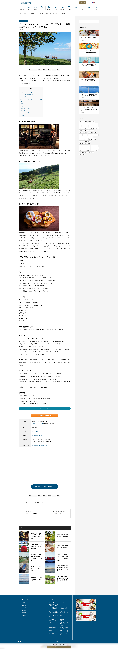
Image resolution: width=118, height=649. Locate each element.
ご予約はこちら (60, 646)
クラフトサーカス (83, 152)
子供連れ (85, 128)
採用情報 (96, 9)
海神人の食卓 (82, 154)
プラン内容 (23, 106)
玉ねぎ (81, 128)
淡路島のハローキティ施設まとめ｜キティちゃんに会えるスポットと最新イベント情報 (64, 622)
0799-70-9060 (35, 431)
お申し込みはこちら (45, 408)
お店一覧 (28, 9)
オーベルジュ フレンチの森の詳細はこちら (44, 486)
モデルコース (49, 9)
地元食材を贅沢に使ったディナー (27, 96)
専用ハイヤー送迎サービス (25, 92)
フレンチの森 (40, 502)
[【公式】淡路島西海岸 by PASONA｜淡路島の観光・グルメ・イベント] (59, 3)
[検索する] (89, 2)
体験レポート (62, 9)
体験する (36, 502)
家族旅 (90, 121)
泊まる (90, 134)
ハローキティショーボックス (85, 145)
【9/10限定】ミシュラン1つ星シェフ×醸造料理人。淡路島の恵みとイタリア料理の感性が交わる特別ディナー (64, 631)
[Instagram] (19, 641)
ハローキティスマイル (83, 139)
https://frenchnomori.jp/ (37, 435)
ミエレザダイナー (83, 123)
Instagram (82, 9)
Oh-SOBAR (91, 130)
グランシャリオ (94, 145)
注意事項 (23, 115)
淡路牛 (81, 130)
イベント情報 (69, 9)
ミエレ (81, 141)
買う (80, 134)
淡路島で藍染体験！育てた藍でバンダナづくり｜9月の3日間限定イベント (64, 613)
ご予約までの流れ (25, 112)
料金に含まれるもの (25, 108)
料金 (22, 103)
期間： (22, 101)
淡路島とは (22, 9)
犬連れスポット (42, 9)
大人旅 (30, 502)
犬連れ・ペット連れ (83, 132)
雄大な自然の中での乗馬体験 (26, 94)
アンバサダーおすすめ (89, 9)
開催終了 (89, 123)
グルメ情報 (55, 9)
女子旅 (97, 128)
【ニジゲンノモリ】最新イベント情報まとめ (53, 621)
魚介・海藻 (91, 132)
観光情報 (35, 9)
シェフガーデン (94, 150)
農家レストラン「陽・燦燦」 (85, 150)
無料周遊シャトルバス (37, 423)
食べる (33, 502)
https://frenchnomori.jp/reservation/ (39, 445)
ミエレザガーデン (87, 141)
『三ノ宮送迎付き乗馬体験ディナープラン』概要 (30, 99)
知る (95, 132)
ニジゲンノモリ (90, 152)
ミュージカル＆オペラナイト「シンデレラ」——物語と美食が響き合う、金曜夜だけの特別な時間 (64, 605)
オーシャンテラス (93, 139)
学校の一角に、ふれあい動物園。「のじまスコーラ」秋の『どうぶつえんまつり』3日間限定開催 (53, 605)
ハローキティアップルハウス (85, 143)
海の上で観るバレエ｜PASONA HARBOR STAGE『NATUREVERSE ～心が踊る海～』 (53, 630)
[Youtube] (20, 641)
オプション (23, 110)
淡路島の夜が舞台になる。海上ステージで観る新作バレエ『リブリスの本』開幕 (53, 614)
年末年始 (85, 130)
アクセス (75, 9)
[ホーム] (19, 13)
